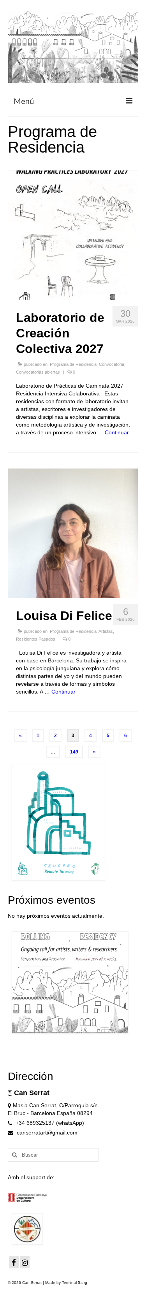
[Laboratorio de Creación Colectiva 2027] (73, 235)
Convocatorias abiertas (38, 372)
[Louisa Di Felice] (73, 533)
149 (74, 752)
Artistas (106, 631)
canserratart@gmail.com (46, 1132)
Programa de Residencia (73, 364)
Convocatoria (111, 364)
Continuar (117, 432)
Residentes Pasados (35, 639)
